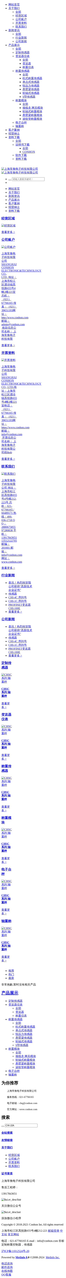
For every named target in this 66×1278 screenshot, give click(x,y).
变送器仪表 (15, 1004)
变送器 (19, 1011)
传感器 (12, 593)
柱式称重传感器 (25, 1026)
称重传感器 (15, 1019)
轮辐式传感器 (23, 1041)
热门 (11, 974)
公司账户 (8, 239)
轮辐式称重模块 (25, 1059)
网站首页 (14, 4)
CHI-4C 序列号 (17, 597)
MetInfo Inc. (53, 1257)
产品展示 (9, 993)
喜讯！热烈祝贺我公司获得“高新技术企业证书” (20, 586)
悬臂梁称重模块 (25, 1063)
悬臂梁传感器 (23, 1037)
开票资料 (8, 353)
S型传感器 (21, 1045)
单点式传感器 (23, 1030)
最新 (11, 978)
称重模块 (14, 1048)
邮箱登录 (53, 1230)
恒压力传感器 (23, 1034)
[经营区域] (8, 225)
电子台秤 (14, 1070)
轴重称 (6, 921)
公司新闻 (8, 619)
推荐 (11, 970)
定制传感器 (15, 1000)
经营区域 (8, 218)
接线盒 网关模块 (25, 1056)
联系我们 (8, 466)
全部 (18, 11)
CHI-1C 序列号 (17, 601)
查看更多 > (8, 232)
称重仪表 (21, 1015)
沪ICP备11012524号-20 (15, 1251)
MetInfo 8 (21, 1257)
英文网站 (13, 1234)
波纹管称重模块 (25, 1067)
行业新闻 (8, 575)
